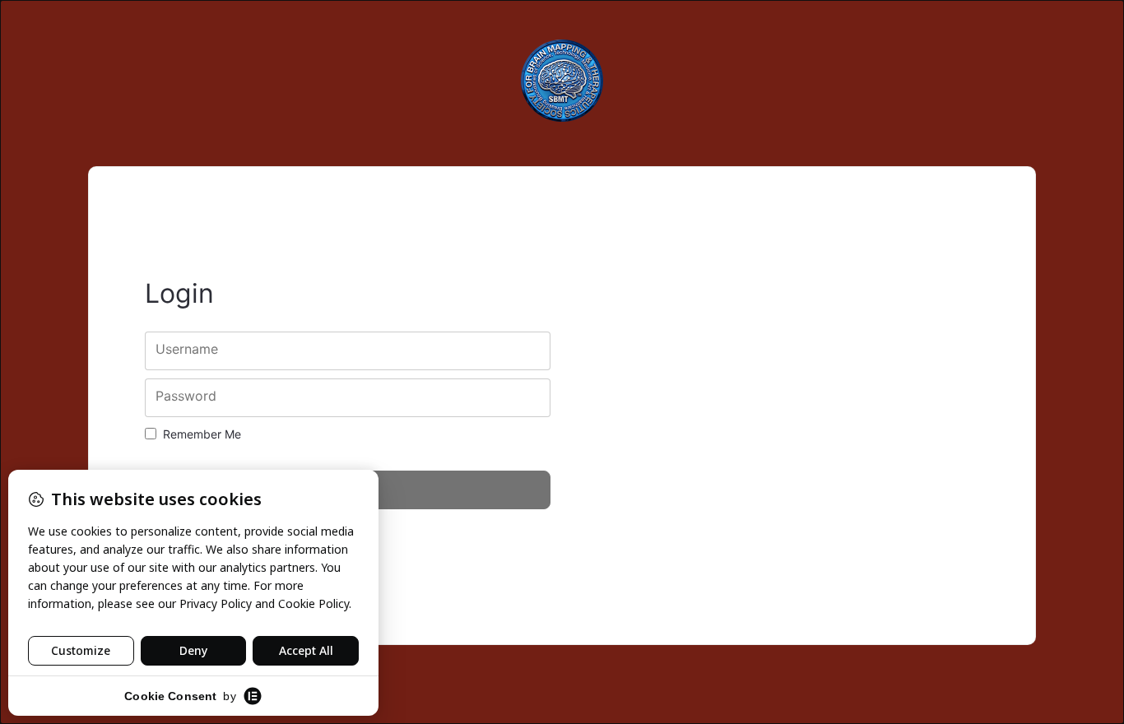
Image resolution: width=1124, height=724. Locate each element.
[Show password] (523, 397)
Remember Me (202, 434)
